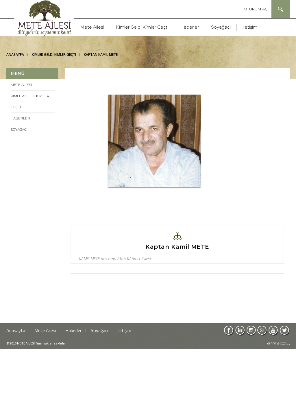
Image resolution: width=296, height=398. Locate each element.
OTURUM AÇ (256, 9)
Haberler (189, 27)
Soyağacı (221, 27)
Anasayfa (15, 54)
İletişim (250, 27)
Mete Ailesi (92, 27)
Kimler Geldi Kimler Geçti (142, 27)
